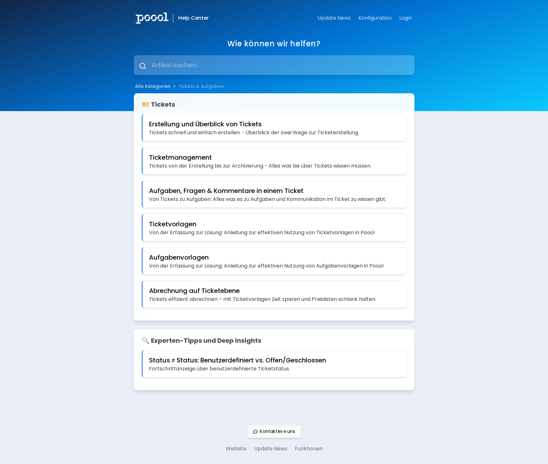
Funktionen (309, 448)
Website (236, 448)
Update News (334, 18)
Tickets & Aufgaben (201, 86)
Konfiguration (375, 18)
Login (405, 18)
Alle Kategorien (153, 86)
